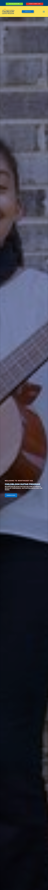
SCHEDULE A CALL (28, 11)
